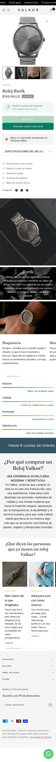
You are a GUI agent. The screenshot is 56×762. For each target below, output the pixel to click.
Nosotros (8, 659)
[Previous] (9, 40)
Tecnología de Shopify (40, 737)
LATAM (5, 679)
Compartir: (7, 190)
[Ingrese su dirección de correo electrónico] (50, 705)
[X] (17, 190)
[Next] (46, 40)
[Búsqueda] (8, 9)
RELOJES (7, 666)
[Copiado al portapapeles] (28, 190)
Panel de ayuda (10, 672)
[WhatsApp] (22, 190)
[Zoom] (47, 21)
